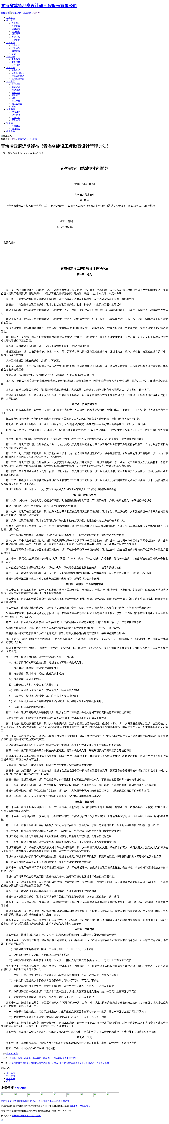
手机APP (36, 13)
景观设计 (16, 90)
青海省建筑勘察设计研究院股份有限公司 (39, 5)
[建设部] (20, 1096)
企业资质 (16, 29)
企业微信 (5, 13)
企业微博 (27, 13)
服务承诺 (16, 70)
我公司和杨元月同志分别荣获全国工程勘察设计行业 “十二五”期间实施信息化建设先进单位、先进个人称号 (59, 1063)
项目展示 (10, 81)
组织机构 (16, 31)
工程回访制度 (18, 79)
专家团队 (16, 37)
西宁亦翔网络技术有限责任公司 (26, 1115)
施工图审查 (17, 104)
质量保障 (10, 67)
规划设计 (16, 87)
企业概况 (10, 20)
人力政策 (16, 126)
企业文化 (16, 40)
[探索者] (113, 1096)
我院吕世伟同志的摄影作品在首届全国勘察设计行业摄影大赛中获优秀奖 (43, 1058)
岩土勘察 (16, 101)
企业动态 (16, 45)
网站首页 (5, 1101)
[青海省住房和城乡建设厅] (33, 1096)
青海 (15, 1053)
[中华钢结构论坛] (73, 1096)
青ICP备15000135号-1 (80, 1106)
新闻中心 (10, 42)
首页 (14, 139)
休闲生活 (16, 117)
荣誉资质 (23, 1101)
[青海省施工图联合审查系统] (7, 1096)
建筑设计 (16, 84)
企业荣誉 (16, 26)
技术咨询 (10, 109)
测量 (14, 98)
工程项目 (58, 1101)
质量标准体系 (18, 73)
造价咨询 (16, 92)
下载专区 (16, 120)
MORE (20, 1087)
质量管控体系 (18, 76)
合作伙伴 (16, 65)
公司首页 (10, 18)
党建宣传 (16, 51)
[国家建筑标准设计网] (86, 1096)
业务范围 (16, 59)
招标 (14, 106)
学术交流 (16, 115)
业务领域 (10, 56)
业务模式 (16, 62)
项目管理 (16, 95)
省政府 (9, 1053)
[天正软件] (99, 1096)
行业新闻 (16, 48)
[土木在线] (60, 1096)
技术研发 (16, 112)
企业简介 (16, 23)
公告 (14, 54)
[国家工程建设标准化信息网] (47, 1096)
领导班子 (16, 34)
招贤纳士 (10, 123)
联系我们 (10, 131)
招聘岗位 (16, 129)
